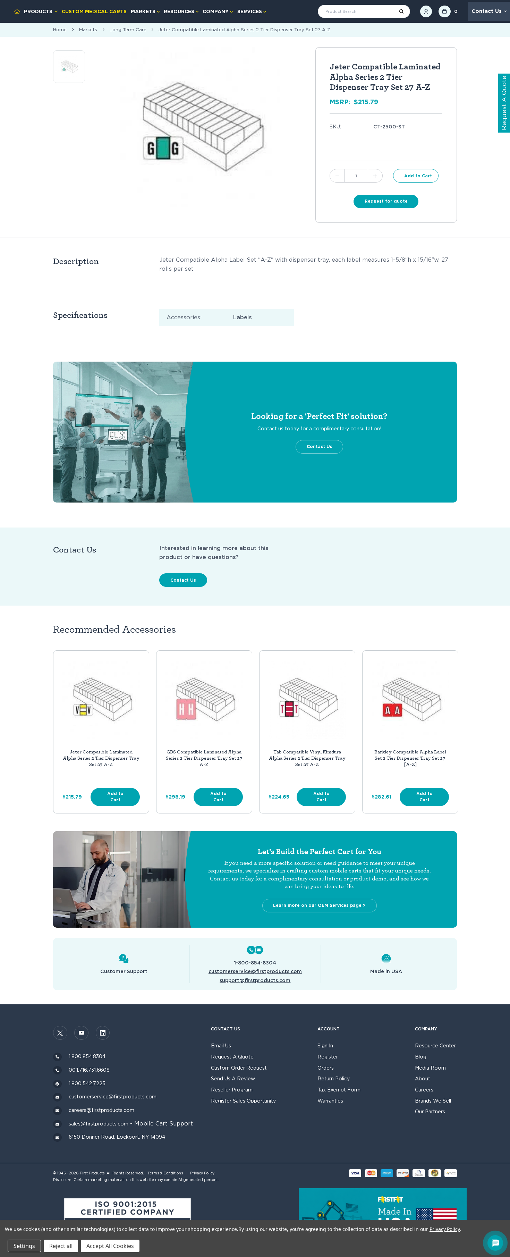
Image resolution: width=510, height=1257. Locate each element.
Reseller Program (232, 1090)
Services (249, 11)
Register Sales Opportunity (243, 1101)
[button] (128, 1218)
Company (216, 11)
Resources (179, 11)
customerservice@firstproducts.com (255, 971)
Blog (420, 1057)
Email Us (221, 1045)
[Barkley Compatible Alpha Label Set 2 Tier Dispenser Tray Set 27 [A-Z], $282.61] (410, 700)
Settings (24, 1246)
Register (327, 1057)
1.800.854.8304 (87, 1056)
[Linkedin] (103, 1033)
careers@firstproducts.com (101, 1110)
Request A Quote (232, 1057)
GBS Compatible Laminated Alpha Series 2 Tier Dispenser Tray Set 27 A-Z (204, 758)
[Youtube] (81, 1033)
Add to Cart (115, 796)
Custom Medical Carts (94, 11)
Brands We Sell (433, 1101)
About (422, 1078)
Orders (325, 1068)
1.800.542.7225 (87, 1083)
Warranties (330, 1101)
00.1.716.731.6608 (89, 1070)
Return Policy (333, 1078)
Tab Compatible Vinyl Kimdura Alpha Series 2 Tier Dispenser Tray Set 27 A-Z (307, 758)
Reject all (61, 1246)
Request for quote (386, 201)
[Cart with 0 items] (445, 12)
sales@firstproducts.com (98, 1124)
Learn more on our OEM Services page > (319, 905)
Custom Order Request (239, 1068)
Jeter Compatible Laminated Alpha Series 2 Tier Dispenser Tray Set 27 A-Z (101, 758)
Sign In (325, 1045)
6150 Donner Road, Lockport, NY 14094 (117, 1137)
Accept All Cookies (110, 1246)
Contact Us (486, 11)
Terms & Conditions (165, 1173)
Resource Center (435, 1045)
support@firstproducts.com (255, 980)
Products (38, 11)
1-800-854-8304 (255, 962)
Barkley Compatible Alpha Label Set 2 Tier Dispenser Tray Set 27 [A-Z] (410, 758)
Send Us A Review (233, 1078)
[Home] (17, 11)
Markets (143, 11)
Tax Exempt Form (338, 1090)
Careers (424, 1090)
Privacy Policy (202, 1173)
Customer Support (123, 971)
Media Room (430, 1068)
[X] (60, 1033)
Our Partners (430, 1111)
